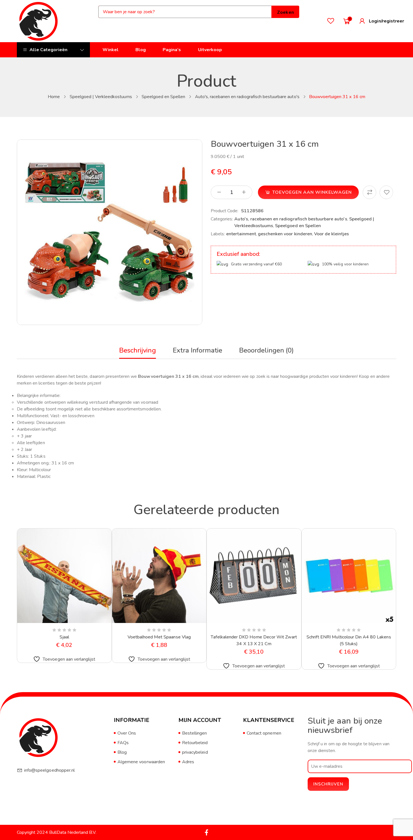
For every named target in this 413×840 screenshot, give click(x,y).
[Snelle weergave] (51, 622)
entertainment (241, 234)
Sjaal (64, 637)
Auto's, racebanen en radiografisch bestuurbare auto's (247, 97)
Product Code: (225, 211)
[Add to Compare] (369, 192)
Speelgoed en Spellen (163, 97)
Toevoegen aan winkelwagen (312, 192)
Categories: (222, 219)
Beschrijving (137, 350)
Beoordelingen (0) (266, 350)
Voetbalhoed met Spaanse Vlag (159, 637)
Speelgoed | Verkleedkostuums (101, 97)
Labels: (218, 234)
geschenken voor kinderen (285, 234)
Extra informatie (198, 350)
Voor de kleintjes (331, 234)
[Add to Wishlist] (386, 192)
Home (54, 97)
